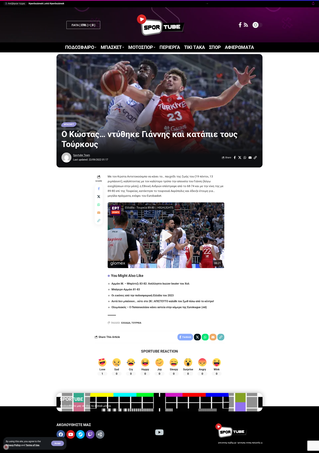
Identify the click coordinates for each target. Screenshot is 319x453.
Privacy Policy (13, 445)
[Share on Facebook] (234, 157)
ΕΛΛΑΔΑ (125, 322)
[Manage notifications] (6, 447)
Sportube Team (81, 155)
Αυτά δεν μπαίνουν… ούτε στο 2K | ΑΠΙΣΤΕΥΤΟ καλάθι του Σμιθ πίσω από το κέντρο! (162, 301)
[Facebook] (240, 25)
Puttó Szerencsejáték (40, 3)
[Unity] (100, 434)
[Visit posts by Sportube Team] (66, 157)
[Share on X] (239, 157)
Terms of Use (32, 445)
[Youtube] (70, 434)
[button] (57, 443)
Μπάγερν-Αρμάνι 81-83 (125, 289)
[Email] (250, 157)
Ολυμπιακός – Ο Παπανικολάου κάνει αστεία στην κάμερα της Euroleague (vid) (159, 307)
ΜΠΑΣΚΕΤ (69, 124)
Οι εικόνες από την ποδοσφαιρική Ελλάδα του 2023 (142, 295)
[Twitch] (90, 434)
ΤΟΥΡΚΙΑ (136, 322)
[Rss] (246, 25)
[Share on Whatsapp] (245, 157)
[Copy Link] (255, 157)
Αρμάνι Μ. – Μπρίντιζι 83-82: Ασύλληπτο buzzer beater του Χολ (150, 283)
